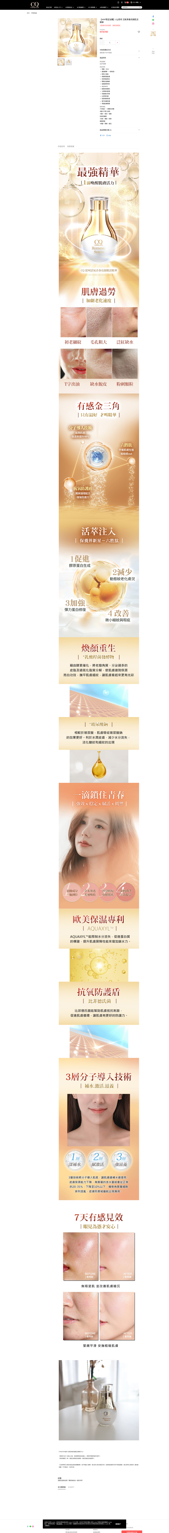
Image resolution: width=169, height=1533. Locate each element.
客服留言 (95, 1529)
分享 (103, 135)
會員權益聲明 (96, 1532)
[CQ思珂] (35, 5)
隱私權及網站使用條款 (71, 1532)
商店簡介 (68, 1529)
